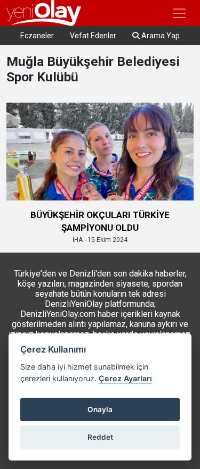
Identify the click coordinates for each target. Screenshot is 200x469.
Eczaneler (37, 35)
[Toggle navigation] (179, 13)
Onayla (100, 409)
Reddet (100, 437)
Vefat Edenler (93, 35)
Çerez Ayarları (125, 378)
